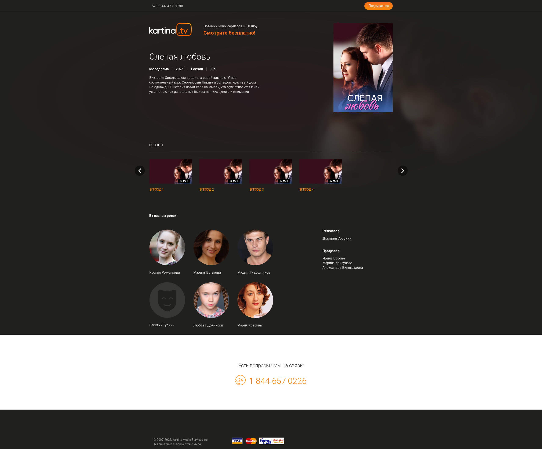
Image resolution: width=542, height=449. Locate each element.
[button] (403, 171)
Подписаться (378, 6)
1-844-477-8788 (169, 6)
